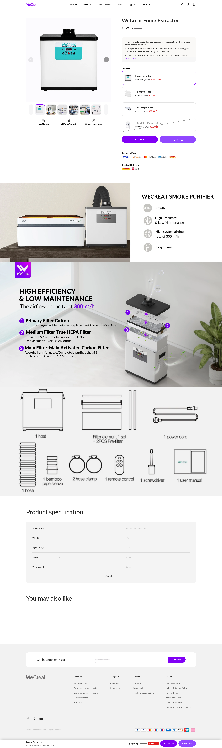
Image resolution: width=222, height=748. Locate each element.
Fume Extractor (81, 697)
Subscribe (176, 659)
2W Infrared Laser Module (86, 693)
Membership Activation (143, 693)
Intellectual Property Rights (178, 707)
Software (87, 4)
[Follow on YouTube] (41, 719)
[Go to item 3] (62, 109)
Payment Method (174, 702)
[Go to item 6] (96, 109)
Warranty (137, 683)
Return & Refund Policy (176, 688)
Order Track (138, 688)
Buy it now (178, 140)
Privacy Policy (172, 693)
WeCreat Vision (81, 683)
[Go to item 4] (74, 109)
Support (131, 4)
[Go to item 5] (85, 109)
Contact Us (115, 688)
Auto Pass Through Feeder (86, 688)
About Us (145, 4)
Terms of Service (173, 697)
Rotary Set (78, 702)
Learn (119, 4)
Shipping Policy (173, 683)
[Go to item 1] (40, 109)
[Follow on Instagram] (34, 719)
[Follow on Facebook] (28, 719)
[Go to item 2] (51, 109)
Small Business (104, 4)
